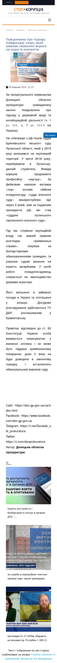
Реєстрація (22, 3)
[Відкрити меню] (49, 20)
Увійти (9, 3)
